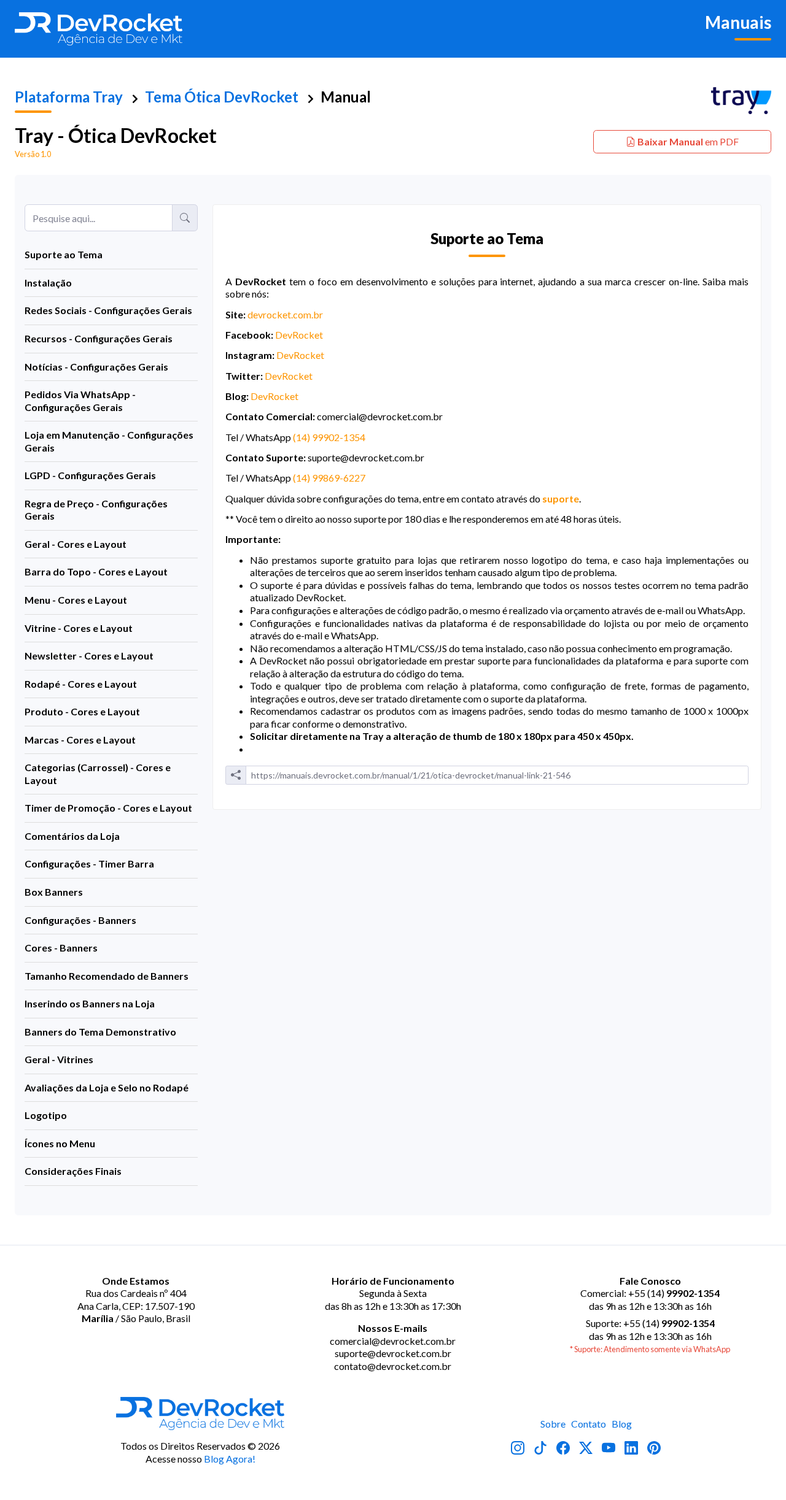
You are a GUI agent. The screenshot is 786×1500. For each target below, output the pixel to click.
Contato (588, 1423)
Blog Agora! (229, 1458)
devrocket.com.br (285, 314)
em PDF (688, 141)
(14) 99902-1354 (329, 437)
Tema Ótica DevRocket (221, 97)
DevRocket (299, 334)
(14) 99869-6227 (329, 477)
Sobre (553, 1423)
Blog (622, 1423)
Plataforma (69, 97)
